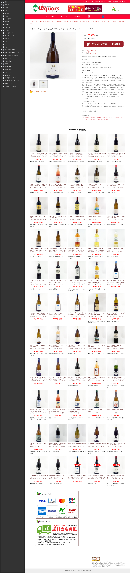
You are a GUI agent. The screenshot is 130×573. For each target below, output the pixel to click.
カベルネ (122, 348)
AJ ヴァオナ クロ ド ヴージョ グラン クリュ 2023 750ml (116, 444)
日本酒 (6, 64)
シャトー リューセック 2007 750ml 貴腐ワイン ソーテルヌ (76, 249)
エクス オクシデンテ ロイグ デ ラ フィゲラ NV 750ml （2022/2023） (115, 477)
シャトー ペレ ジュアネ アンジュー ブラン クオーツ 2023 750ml (39, 184)
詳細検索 (77, 16)
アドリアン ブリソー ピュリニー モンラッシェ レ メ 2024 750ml (39, 313)
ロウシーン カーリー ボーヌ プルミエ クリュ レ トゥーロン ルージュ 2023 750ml (58, 155)
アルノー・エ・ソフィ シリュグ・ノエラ (74, 21)
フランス (7, 5)
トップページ (50, 16)
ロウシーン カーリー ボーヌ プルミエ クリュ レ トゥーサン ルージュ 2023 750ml (39, 155)
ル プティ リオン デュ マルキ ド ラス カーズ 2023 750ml (77, 281)
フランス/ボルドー (34, 219)
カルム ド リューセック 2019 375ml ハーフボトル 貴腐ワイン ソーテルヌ (97, 250)
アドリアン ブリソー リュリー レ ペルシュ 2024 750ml (57, 313)
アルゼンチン (8, 41)
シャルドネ (93, 53)
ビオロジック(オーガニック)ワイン (14, 52)
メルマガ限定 (8, 61)
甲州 (94, 219)
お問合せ (115, 1)
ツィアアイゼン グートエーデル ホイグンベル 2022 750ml (96, 313)
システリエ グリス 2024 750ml (115, 409)
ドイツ (6, 7)
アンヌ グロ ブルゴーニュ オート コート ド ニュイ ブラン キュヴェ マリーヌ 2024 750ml (38, 379)
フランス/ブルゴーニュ (92, 50)
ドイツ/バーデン (92, 316)
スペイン (7, 13)
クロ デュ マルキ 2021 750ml (76, 216)
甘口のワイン (8, 58)
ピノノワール (45, 413)
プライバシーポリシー (106, 1)
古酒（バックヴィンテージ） (12, 55)
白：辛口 (88, 52)
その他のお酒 (8, 66)
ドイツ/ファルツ (34, 348)
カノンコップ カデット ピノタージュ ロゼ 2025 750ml (58, 346)
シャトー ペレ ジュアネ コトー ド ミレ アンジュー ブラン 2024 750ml (77, 185)
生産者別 (59, 21)
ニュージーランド (9, 35)
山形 (89, 348)
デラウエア (103, 284)
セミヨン (80, 446)
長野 (108, 348)
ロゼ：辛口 (62, 187)
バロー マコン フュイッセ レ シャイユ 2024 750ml (57, 217)
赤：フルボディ (44, 219)
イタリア (7, 10)
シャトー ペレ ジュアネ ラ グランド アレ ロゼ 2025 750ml (57, 184)
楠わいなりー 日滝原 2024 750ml (77, 443)
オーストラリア (9, 33)
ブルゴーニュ (50, 21)
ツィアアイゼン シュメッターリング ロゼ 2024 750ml (58, 410)
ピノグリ (124, 316)
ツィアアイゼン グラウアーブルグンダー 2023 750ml (115, 313)
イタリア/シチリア (111, 187)
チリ (6, 47)
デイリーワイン (9, 72)
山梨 (89, 284)
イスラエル (7, 27)
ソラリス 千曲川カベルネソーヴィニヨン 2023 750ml (115, 346)
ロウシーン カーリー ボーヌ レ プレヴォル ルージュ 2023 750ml (77, 154)
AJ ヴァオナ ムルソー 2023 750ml (97, 443)
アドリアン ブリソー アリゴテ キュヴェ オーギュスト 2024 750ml (77, 313)
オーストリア (8, 19)
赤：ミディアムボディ (123, 187)
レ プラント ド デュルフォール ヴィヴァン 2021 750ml (57, 281)
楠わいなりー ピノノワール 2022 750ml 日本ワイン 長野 (57, 444)
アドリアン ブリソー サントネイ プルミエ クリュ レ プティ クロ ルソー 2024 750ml (77, 477)
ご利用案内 (97, 1)
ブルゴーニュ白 (101, 119)
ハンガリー (7, 44)
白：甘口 (81, 252)
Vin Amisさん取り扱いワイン (12, 80)
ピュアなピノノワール (10, 78)
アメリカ (7, 30)
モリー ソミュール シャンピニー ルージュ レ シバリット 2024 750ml (77, 378)
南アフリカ (7, 38)
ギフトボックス (9, 69)
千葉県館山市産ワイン (10, 86)
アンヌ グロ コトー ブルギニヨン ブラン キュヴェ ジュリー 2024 (57, 378)
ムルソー (108, 119)
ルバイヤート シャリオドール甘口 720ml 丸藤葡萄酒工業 (96, 281)
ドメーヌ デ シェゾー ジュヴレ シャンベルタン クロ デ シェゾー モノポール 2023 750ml (96, 477)
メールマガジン (64, 16)
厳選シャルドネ (9, 75)
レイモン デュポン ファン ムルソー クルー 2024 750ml (116, 217)
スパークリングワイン (10, 49)
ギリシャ (7, 21)
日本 (6, 2)
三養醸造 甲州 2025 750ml (94, 216)
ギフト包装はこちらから (39, 91)
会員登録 (90, 1)
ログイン (85, 1)
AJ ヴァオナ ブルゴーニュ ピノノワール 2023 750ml (57, 476)
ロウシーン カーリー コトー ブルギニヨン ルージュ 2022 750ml (116, 154)
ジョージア (7, 24)
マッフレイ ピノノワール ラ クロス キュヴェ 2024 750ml (39, 410)
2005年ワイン (8, 83)
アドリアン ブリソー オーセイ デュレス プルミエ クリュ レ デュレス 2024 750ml (116, 282)
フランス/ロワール (34, 187)
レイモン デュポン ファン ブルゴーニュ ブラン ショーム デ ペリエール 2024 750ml (39, 250)
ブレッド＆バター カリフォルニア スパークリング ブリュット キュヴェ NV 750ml (116, 379)
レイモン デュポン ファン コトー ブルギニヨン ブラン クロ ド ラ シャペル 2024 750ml (58, 250)
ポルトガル (7, 16)
